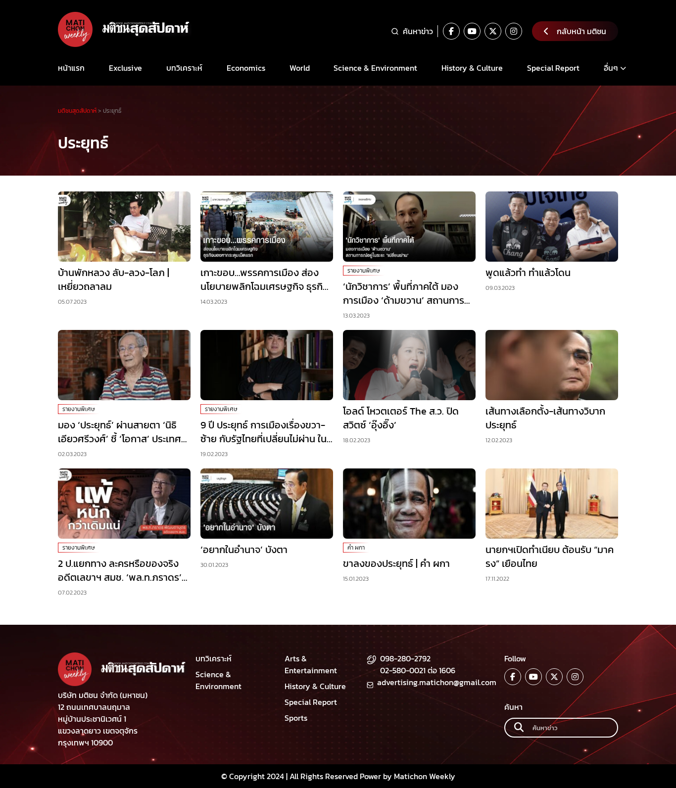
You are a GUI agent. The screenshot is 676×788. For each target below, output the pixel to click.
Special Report (553, 68)
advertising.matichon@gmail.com (436, 682)
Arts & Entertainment (311, 664)
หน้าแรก (71, 68)
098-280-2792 (405, 658)
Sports (296, 718)
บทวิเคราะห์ (184, 68)
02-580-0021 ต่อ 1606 (417, 670)
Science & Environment (375, 68)
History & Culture (472, 68)
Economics (246, 68)
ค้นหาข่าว (418, 31)
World (300, 68)
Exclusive (125, 68)
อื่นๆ (611, 68)
